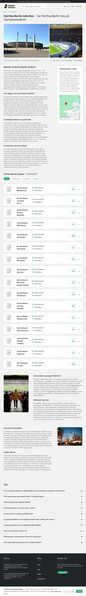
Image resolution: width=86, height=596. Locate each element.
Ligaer (72, 6)
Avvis (72, 591)
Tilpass (66, 591)
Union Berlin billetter (73, 385)
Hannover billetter (70, 391)
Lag (69, 6)
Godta (79, 591)
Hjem (65, 6)
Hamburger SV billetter (55, 391)
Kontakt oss (63, 572)
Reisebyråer (78, 6)
